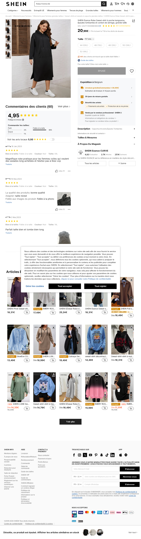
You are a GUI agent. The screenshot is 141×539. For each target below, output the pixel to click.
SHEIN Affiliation (27, 483)
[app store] (121, 456)
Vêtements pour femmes (22, 16)
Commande (25, 463)
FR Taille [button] (88, 39)
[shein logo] (16, 4)
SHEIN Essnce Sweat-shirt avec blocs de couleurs (96, 309)
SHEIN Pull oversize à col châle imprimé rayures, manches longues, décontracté (123, 309)
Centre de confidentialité (13, 524)
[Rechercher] (104, 3)
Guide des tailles (27, 472)
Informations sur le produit (28, 496)
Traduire (9, 164)
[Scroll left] (130, 10)
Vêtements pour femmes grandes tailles (48, 16)
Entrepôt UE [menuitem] (39, 10)
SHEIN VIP (25, 475)
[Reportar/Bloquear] (69, 171)
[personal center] (111, 4)
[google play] (126, 456)
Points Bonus (43, 462)
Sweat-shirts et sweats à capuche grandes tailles (84, 16)
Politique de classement (25, 491)
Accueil (8, 16)
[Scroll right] (133, 10)
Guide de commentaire (26, 479)
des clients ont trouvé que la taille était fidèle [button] (99, 57)
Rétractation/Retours (28, 457)
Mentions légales (10, 453)
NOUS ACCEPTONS (80, 508)
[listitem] (18, 298)
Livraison (24, 453)
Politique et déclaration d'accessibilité (26, 501)
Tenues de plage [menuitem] (76, 10)
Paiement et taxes (44, 459)
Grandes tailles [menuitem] (92, 10)
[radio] (84, 45)
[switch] (52, 139)
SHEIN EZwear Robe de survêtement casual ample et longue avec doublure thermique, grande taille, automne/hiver (70, 309)
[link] (116, 3)
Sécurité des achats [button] (93, 103)
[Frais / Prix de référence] (89, 31)
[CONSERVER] (131, 71)
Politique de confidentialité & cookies (39, 524)
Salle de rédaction (11, 473)
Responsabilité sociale (9, 461)
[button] (128, 4)
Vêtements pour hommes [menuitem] (111, 10)
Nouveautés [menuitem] (26, 10)
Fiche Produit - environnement (9, 477)
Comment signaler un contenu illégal (28, 487)
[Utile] (56, 171)
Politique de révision (14, 120)
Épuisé (101, 71)
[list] (94, 455)
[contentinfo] (106, 514)
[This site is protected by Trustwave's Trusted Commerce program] (74, 521)
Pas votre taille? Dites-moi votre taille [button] (92, 64)
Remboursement (27, 460)
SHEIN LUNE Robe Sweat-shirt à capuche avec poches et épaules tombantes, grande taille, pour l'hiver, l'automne (45, 356)
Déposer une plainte (9, 488)
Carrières (7, 465)
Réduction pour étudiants (10, 469)
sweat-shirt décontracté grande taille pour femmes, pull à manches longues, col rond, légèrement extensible (96, 356)
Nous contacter (43, 455)
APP (120, 450)
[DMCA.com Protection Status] (80, 521)
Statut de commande (25, 467)
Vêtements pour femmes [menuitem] (57, 10)
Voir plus (70, 421)
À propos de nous (10, 457)
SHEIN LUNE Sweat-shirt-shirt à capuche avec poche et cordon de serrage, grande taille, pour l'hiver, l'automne (19, 404)
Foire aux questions (41, 466)
